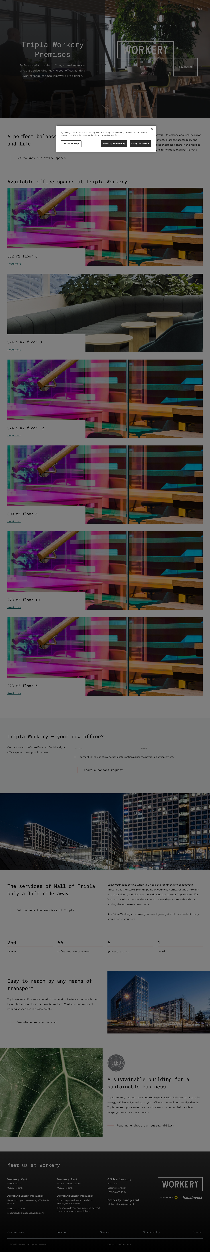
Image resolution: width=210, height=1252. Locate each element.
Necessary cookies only (114, 143)
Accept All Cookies (140, 143)
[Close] (151, 129)
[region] (106, 138)
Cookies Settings (71, 143)
